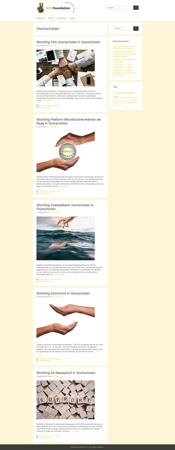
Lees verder (47, 100)
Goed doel (47, 107)
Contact (72, 18)
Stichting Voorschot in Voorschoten (63, 293)
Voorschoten (49, 105)
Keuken (135, 97)
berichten (83, 447)
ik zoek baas (129, 97)
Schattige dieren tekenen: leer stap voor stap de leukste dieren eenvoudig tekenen (125, 54)
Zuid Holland (57, 105)
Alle (78, 447)
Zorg (135, 102)
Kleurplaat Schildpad (118, 100)
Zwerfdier (120, 105)
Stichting (51, 18)
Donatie (41, 107)
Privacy (89, 447)
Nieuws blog (40, 18)
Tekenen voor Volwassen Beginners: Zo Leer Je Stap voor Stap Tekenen (125, 72)
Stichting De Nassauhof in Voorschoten (65, 373)
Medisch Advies (127, 100)
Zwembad (115, 105)
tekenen (130, 102)
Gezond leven (62, 18)
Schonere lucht (123, 102)
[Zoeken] (136, 8)
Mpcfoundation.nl (98, 447)
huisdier (121, 97)
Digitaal (115, 93)
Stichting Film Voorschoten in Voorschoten (68, 42)
